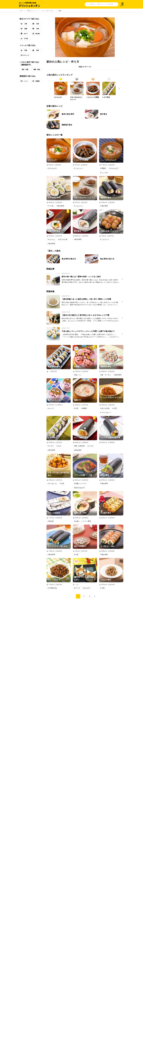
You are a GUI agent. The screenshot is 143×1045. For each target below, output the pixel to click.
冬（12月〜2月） (48, 10)
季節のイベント (32, 10)
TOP (21, 10)
